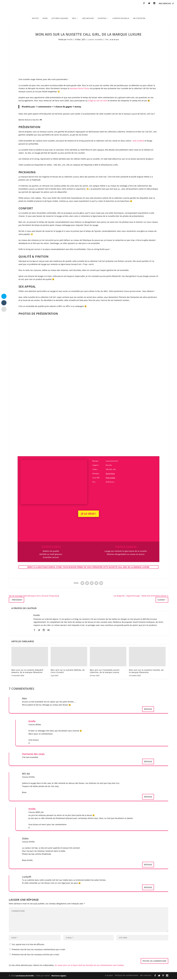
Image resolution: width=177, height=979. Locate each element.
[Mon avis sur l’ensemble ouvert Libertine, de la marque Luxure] (108, 656)
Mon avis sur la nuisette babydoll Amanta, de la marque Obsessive (27, 671)
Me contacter (47, 3)
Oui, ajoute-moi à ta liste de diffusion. (28, 944)
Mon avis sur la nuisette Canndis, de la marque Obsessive (146, 671)
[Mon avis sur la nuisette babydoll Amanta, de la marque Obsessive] (29, 656)
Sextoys (35, 18)
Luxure (91, 39)
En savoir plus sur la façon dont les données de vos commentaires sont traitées (89, 965)
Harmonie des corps (33, 753)
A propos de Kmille (120, 18)
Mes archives (88, 18)
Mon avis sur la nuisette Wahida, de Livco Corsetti (68, 671)
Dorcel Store (110, 473)
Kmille (70, 39)
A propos (8, 3)
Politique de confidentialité (26, 3)
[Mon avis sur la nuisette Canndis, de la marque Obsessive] (147, 656)
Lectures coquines (59, 18)
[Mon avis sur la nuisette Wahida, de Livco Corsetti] (69, 656)
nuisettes (99, 39)
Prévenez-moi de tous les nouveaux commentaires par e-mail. (39, 949)
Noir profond (138, 140)
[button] (33, 340)
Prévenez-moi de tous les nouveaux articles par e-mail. (35, 954)
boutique (79, 88)
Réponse (148, 709)
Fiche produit (110, 478)
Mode (45, 18)
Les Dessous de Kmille (25, 975)
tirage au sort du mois (97, 100)
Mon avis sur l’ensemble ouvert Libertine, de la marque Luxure (105, 671)
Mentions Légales (58, 975)
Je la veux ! (88, 513)
